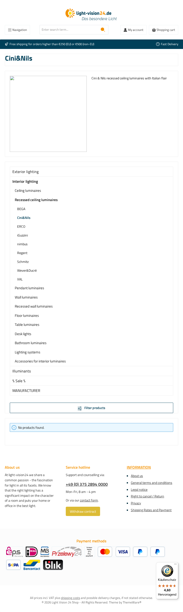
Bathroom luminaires (30, 343)
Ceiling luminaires (28, 190)
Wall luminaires (26, 297)
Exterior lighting (25, 171)
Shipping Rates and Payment (151, 510)
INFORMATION (139, 467)
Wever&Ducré (27, 270)
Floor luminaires (27, 315)
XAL (20, 279)
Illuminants (21, 371)
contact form (89, 500)
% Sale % (18, 381)
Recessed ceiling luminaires (36, 199)
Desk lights (23, 334)
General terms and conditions (151, 482)
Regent (22, 252)
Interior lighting (25, 181)
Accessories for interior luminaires (40, 361)
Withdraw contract (83, 511)
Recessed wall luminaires (34, 306)
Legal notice (139, 489)
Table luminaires (27, 324)
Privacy (136, 503)
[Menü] (175, 565)
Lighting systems (27, 352)
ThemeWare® (132, 602)
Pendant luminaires (29, 288)
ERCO (21, 226)
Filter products (94, 407)
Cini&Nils (23, 217)
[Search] (103, 29)
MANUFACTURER (26, 390)
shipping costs (70, 598)
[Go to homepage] (91, 15)
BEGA (21, 208)
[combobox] (69, 29)
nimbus (22, 243)
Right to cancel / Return (147, 496)
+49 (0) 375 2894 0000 (87, 484)
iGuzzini (22, 235)
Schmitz (23, 261)
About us (137, 475)
